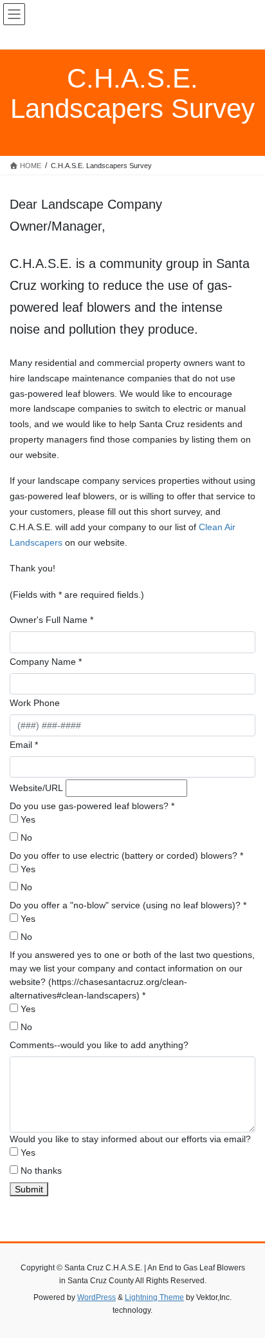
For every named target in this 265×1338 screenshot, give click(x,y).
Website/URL (36, 788)
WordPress (96, 1297)
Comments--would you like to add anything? (99, 1045)
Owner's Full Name (51, 620)
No (25, 837)
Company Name (46, 661)
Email (24, 745)
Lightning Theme (154, 1297)
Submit (29, 1189)
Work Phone (35, 703)
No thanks (40, 1170)
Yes (26, 819)
